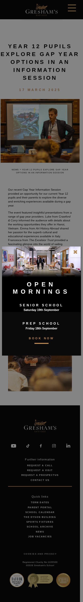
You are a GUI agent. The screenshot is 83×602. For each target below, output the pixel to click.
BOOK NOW (41, 338)
